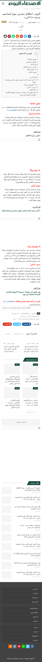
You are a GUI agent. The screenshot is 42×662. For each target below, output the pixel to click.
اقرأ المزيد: (33, 77)
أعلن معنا (34, 602)
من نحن (35, 589)
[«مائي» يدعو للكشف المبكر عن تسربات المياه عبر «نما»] (30, 392)
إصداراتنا (34, 597)
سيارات (35, 640)
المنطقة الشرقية (25, 313)
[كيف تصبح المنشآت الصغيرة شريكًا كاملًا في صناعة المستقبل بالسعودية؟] (6, 565)
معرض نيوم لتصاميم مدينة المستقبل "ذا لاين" (28, 319)
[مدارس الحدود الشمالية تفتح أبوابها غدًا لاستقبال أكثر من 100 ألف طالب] (12, 368)
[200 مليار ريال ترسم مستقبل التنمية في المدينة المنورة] (6, 509)
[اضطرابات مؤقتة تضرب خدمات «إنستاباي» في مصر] (6, 528)
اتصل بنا (35, 593)
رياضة (35, 627)
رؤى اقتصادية (33, 608)
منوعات (4, 21)
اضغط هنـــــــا (9, 301)
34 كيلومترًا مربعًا (30, 85)
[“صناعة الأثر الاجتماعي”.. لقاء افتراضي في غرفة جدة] (30, 368)
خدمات (35, 632)
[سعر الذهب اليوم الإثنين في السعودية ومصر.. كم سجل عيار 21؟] (6, 574)
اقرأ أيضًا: (33, 64)
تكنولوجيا (34, 636)
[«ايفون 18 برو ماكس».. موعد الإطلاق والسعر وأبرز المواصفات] (6, 490)
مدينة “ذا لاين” (31, 87)
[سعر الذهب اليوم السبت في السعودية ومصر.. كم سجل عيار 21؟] (6, 546)
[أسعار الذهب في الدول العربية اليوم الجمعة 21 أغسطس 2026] (6, 537)
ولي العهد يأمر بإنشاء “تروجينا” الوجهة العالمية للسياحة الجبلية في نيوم (21, 94)
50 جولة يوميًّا (32, 69)
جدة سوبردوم (15, 313)
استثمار (35, 617)
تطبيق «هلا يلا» (32, 59)
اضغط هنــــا (12, 110)
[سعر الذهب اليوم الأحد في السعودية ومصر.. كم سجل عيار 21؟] (6, 518)
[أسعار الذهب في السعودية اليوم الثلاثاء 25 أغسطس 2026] (6, 556)
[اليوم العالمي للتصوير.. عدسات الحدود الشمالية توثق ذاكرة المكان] (12, 392)
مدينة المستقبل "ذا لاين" (33, 316)
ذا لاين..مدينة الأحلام (30, 67)
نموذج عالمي (32, 72)
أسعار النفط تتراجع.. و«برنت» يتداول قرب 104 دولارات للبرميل (31, 349)
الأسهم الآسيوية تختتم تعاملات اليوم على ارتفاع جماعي (11, 349)
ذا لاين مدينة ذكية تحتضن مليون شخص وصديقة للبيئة (20, 81)
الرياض (33, 313)
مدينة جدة (23, 316)
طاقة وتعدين (33, 612)
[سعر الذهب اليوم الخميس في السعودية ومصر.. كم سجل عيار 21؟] (6, 499)
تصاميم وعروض (31, 62)
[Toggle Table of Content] (35, 53)
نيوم (14, 319)
